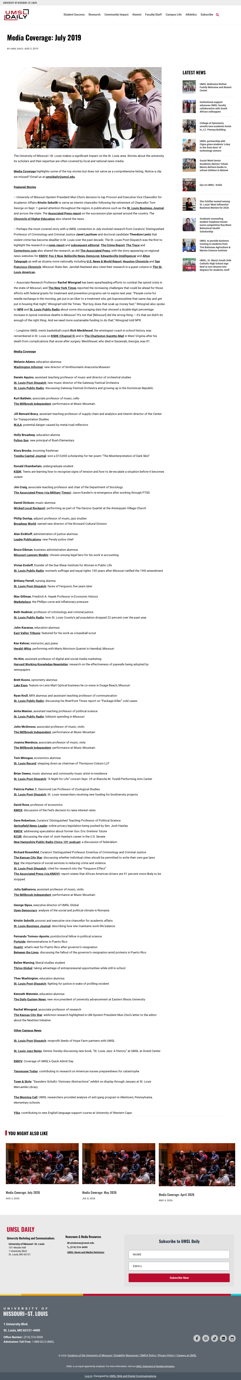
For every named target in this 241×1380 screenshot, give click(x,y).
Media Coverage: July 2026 (23, 1192)
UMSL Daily (16, 48)
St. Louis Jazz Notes (28, 1051)
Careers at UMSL (187, 1355)
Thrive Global (23, 968)
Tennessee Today (26, 1071)
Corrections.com (25, 250)
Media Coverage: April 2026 (176, 1194)
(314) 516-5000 (33, 1337)
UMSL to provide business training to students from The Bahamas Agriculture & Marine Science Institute (215, 245)
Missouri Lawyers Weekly (31, 555)
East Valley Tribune (27, 633)
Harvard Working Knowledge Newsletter (41, 664)
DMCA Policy (148, 1355)
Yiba (17, 1113)
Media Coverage (25, 171)
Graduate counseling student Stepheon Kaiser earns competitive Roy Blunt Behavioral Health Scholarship (215, 225)
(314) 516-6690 (79, 1247)
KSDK (17, 471)
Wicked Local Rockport (29, 508)
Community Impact (116, 14)
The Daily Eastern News (30, 999)
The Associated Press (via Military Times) (42, 492)
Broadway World (25, 523)
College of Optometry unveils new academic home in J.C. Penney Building (215, 126)
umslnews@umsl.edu (82, 1243)
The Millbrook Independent (32, 404)
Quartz (18, 947)
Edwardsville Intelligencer (118, 256)
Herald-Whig (22, 648)
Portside (19, 941)
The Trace (133, 245)
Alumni (136, 14)
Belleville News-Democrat (82, 256)
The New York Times (62, 288)
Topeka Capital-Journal (30, 456)
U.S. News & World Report (104, 261)
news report (57, 245)
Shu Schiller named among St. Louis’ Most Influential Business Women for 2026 (215, 204)
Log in (88, 1376)
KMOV (43, 256)
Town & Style (22, 1081)
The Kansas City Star (28, 857)
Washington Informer (28, 367)
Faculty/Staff (153, 14)
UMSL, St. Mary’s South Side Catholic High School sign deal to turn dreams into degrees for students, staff (215, 265)
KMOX (18, 810)
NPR (20, 309)
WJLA (18, 425)
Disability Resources (126, 1355)
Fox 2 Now (56, 256)
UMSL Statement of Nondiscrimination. (155, 1366)
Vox (16, 863)
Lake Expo (21, 685)
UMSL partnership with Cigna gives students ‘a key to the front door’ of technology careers (215, 146)
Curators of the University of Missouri (90, 1355)
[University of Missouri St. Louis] (26, 1315)
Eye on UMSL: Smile (211, 185)
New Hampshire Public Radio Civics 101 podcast (47, 842)
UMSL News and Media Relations (85, 1252)
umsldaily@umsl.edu (60, 177)
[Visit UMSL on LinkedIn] (223, 1338)
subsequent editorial (85, 245)
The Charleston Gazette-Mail (104, 336)
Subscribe (207, 14)
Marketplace (22, 602)
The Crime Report (113, 245)
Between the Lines (26, 952)
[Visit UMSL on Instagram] (205, 1338)
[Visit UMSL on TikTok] (214, 1338)
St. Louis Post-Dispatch (30, 383)
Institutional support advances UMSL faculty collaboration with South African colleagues (213, 107)
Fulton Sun (21, 440)
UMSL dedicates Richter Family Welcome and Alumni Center (215, 87)
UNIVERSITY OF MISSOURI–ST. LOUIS (20, 2)
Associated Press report (64, 213)
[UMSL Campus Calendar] (232, 1338)
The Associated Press (95, 250)
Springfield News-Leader (30, 826)
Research (95, 14)
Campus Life (174, 14)
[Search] (217, 14)
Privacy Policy (166, 1355)
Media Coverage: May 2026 (99, 1192)
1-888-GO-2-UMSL (43, 1341)
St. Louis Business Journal (145, 208)
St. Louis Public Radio (45, 309)
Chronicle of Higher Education (34, 219)
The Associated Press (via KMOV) (37, 874)
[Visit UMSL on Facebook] (196, 1338)
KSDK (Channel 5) (63, 336)
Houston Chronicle (136, 261)
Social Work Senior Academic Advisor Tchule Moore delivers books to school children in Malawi (214, 165)
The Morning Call (25, 1097)
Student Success (74, 14)
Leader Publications (27, 539)
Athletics (191, 14)
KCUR (18, 836)
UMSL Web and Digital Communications (132, 1376)
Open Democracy (25, 910)
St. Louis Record (25, 763)
